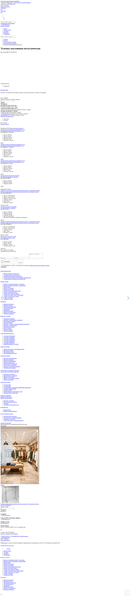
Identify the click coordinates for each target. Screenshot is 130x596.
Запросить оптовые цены (7, 116)
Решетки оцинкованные (10, 361)
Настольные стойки (9, 289)
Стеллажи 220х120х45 (9, 340)
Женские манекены (9, 304)
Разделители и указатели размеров (12, 417)
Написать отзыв (5, 124)
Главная (6, 39)
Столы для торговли (6, 423)
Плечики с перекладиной (10, 325)
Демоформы (7, 309)
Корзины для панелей (9, 374)
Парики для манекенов (9, 312)
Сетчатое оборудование (10, 368)
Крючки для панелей (9, 377)
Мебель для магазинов (6, 398)
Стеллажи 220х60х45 (9, 341)
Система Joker (7, 384)
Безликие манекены (9, 313)
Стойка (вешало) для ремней (8, 208)
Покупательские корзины (10, 43)
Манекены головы (8, 311)
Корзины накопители (6, 397)
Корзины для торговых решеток (12, 366)
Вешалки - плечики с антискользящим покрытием (16, 324)
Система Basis (7, 386)
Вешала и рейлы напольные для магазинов (15, 285)
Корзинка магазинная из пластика (9, 177)
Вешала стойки (4, 281)
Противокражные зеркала (10, 353)
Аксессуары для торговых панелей (10, 371)
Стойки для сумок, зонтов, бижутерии (13, 295)
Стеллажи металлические (7, 333)
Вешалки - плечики (6, 316)
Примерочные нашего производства (13, 276)
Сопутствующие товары (10, 42)
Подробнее (3, 425)
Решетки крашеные (9, 359)
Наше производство (6, 271)
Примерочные (4, 407)
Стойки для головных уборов (11, 293)
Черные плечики (8, 329)
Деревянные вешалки (9, 318)
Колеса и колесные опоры (10, 292)
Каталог (6, 40)
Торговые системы (5, 382)
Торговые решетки (5, 355)
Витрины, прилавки (9, 400)
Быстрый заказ (4, 90)
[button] (128, 54)
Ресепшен (6, 403)
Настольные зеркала (9, 352)
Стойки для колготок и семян (11, 296)
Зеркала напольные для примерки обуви (14, 349)
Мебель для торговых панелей (11, 378)
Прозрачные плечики (9, 326)
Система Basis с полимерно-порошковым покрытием (17, 387)
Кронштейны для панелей (10, 375)
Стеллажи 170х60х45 (9, 337)
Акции (5, 28)
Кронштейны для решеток (10, 363)
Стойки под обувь (8, 299)
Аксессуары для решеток (10, 365)
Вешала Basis (7, 287)
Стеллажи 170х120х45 (9, 336)
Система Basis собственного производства (14, 279)
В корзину (3, 510)
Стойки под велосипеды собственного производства (17, 277)
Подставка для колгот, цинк (8, 237)
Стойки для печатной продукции (12, 291)
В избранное (4, 104)
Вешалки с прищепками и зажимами (13, 320)
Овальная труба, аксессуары (11, 393)
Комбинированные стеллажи (11, 344)
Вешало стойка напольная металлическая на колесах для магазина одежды (20, 191)
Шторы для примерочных (10, 411)
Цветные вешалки (8, 331)
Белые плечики (7, 328)
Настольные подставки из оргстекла (10, 370)
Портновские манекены (10, 307)
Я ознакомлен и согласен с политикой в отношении (25, 265)
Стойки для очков (8, 297)
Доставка (6, 31)
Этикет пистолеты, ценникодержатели (13, 420)
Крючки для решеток (9, 362)
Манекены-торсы (8, 305)
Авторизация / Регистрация (8, 23)
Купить (2, 102)
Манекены (3, 301)
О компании (7, 34)
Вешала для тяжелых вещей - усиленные (14, 284)
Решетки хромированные (10, 358)
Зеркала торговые (5, 346)
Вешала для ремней (9, 288)
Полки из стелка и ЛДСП (10, 402)
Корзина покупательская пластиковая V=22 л (12, 131)
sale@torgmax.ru (27, 2)
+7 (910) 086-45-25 (10, 4)
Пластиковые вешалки (9, 321)
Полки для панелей (9, 379)
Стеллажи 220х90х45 (9, 342)
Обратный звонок (5, 6)
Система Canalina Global (10, 389)
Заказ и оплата (7, 30)
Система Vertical (8, 390)
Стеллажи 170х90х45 (9, 338)
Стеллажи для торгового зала (11, 404)
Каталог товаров (5, 26)
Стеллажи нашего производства (12, 275)
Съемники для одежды (9, 419)
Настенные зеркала (8, 350)
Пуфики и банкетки (6, 395)
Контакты (6, 32)
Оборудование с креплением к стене (13, 391)
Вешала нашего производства (11, 273)
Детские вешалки (8, 322)
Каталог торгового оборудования (9, 533)
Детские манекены (8, 308)
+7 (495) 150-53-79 (17, 2)
